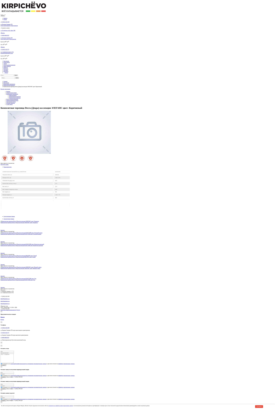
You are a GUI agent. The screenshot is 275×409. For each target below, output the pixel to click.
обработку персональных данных (66, 363)
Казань (5, 19)
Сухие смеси (9, 104)
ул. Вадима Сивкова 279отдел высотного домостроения (8, 38)
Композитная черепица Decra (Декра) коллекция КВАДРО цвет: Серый (18, 257)
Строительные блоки (11, 92)
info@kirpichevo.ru (5, 298)
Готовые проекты (10, 103)
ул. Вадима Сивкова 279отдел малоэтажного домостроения (9, 25)
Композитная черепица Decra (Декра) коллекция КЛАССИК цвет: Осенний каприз (21, 234)
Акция (5, 63)
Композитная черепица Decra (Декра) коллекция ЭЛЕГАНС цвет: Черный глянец (20, 268)
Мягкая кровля (12, 95)
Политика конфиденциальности (8, 310)
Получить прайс (5, 164)
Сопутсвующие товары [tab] (9, 216)
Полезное (5, 68)
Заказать (3, 230)
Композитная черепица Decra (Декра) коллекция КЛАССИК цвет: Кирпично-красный (22, 245)
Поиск (6, 72)
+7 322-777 (5, 49)
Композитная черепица (14, 98)
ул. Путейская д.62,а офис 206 (8, 30)
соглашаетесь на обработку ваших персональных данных (60, 405)
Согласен (259, 406)
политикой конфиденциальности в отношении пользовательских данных (28, 363)
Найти (16, 75)
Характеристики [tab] (7, 167)
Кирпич (8, 91)
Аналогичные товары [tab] (8, 219)
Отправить (3, 365)
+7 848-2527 (5, 35)
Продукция (6, 61)
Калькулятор (6, 62)
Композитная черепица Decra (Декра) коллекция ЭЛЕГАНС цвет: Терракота (19, 222)
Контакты (5, 71)
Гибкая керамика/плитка (12, 100)
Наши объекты (7, 66)
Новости (5, 67)
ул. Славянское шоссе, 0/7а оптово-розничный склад (7, 52)
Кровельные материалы (12, 94)
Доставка (5, 70)
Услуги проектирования (9, 65)
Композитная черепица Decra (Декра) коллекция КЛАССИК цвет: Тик (18, 280)
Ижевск (5, 18)
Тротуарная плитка (11, 101)
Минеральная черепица (15, 96)
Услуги (18, 310)
